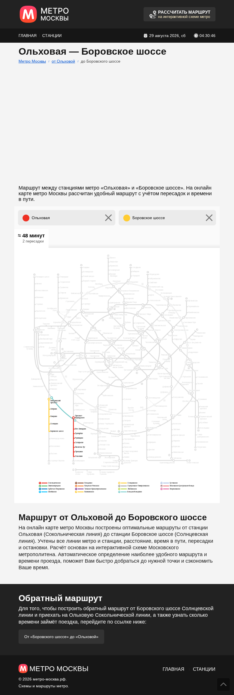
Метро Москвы (32, 61)
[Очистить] (108, 217)
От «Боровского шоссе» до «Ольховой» (61, 636)
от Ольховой (63, 61)
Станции (52, 35)
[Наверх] (223, 684)
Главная (28, 35)
